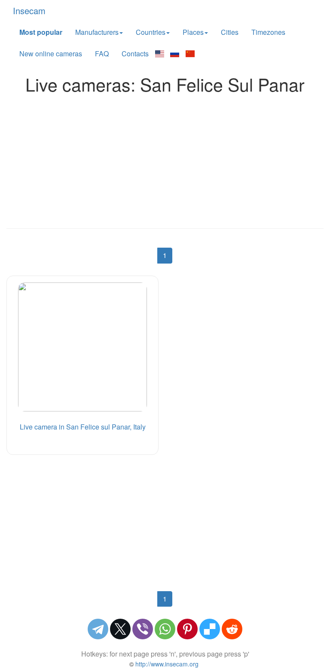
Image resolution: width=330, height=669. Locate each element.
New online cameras (50, 53)
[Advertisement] (165, 158)
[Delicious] (209, 629)
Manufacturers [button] (97, 32)
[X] (120, 629)
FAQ (102, 53)
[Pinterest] (187, 629)
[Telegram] (98, 629)
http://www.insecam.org (166, 664)
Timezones (268, 32)
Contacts (135, 53)
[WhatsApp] (165, 629)
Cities (229, 32)
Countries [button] (150, 32)
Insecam (29, 10)
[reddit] (232, 629)
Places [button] (193, 32)
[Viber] (142, 629)
